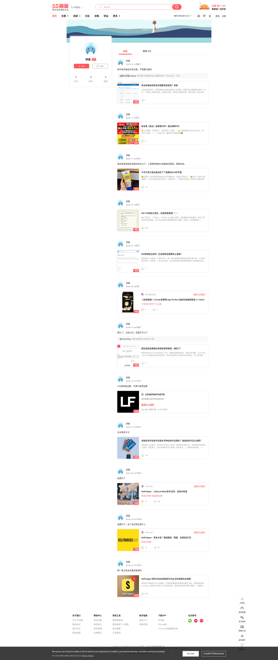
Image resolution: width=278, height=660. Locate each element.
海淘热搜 (143, 624)
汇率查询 (117, 633)
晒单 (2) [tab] (147, 51)
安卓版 (161, 620)
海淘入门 (143, 620)
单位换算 (117, 628)
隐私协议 (76, 624)
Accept (190, 653)
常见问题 (98, 620)
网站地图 (76, 633)
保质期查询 (118, 620)
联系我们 (98, 624)
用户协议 (76, 628)
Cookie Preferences (213, 653)
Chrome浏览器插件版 (168, 628)
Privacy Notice (88, 656)
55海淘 (60, 7)
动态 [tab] (125, 51)
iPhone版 (162, 624)
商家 (75, 15)
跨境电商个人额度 (121, 624)
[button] (77, 7)
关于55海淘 (77, 620)
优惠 (63, 15)
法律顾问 (98, 633)
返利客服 (98, 628)
